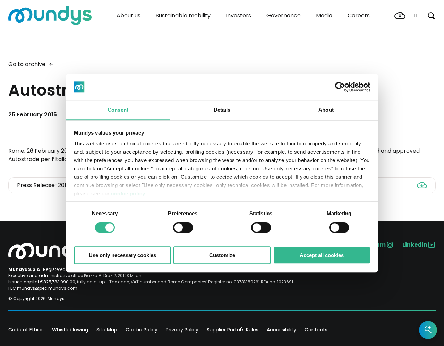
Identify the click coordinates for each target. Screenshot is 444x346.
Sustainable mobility (183, 15)
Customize (222, 255)
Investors (238, 15)
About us (128, 15)
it (416, 15)
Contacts (316, 329)
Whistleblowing (70, 329)
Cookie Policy (141, 329)
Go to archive (27, 64)
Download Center (399, 15)
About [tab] (326, 110)
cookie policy (128, 194)
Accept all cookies (322, 255)
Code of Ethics (26, 329)
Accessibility (281, 329)
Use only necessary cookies (122, 255)
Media (324, 15)
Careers (359, 15)
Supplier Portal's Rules (232, 329)
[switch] (183, 227)
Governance (283, 15)
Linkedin (414, 245)
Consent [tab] (118, 110)
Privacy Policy (182, 329)
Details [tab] (222, 110)
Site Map (106, 329)
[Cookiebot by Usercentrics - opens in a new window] (340, 87)
